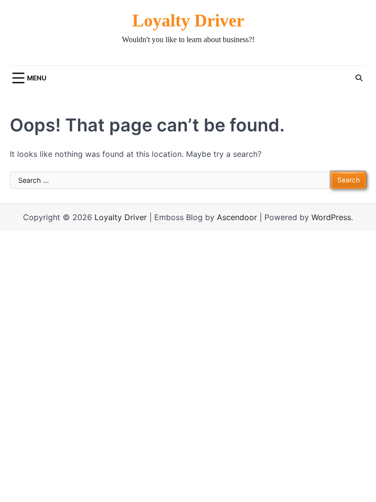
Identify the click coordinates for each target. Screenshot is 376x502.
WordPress (331, 217)
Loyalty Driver (188, 20)
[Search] (359, 78)
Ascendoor (237, 217)
